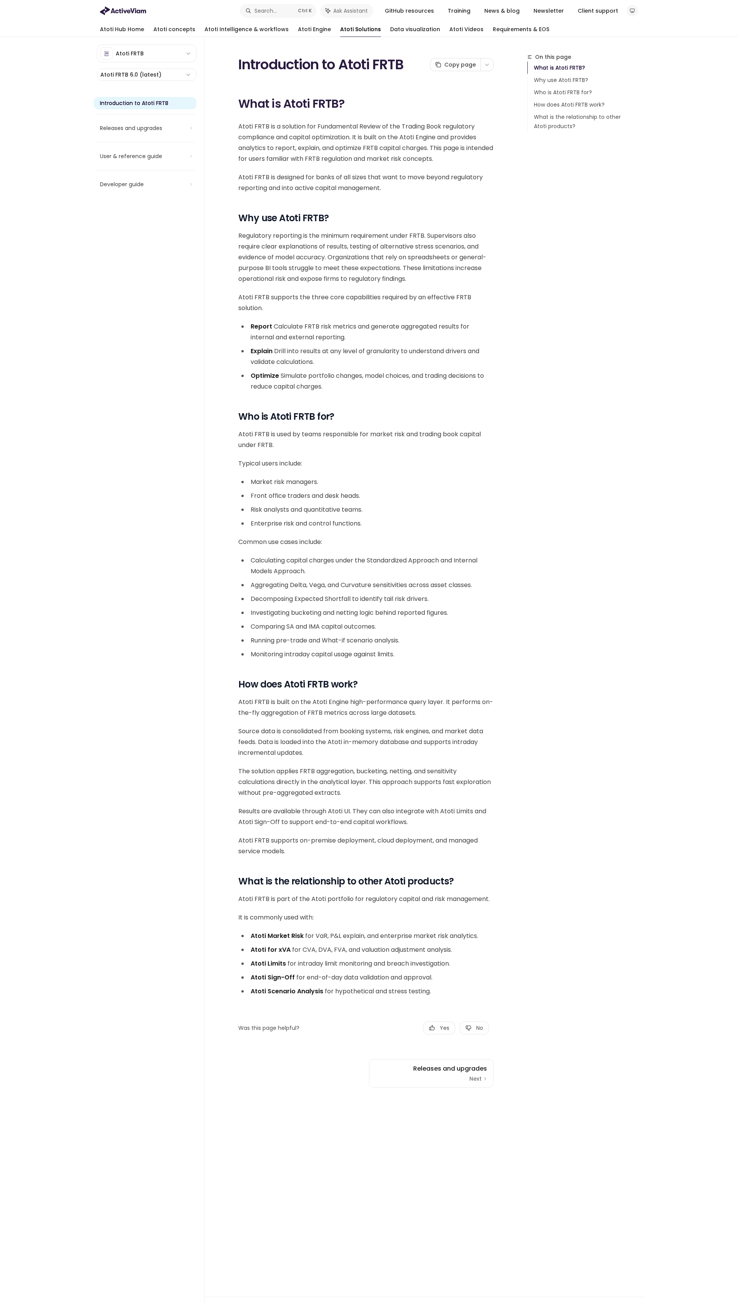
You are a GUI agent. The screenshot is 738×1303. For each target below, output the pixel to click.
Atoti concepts (174, 29)
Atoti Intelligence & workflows (246, 29)
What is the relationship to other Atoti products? (577, 121)
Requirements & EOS (521, 29)
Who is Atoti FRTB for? (563, 92)
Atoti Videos (466, 29)
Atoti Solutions (360, 29)
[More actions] (487, 64)
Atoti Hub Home (122, 29)
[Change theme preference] (632, 11)
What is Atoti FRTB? (559, 68)
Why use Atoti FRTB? (561, 80)
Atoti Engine (314, 29)
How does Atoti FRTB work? (569, 104)
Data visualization (415, 29)
